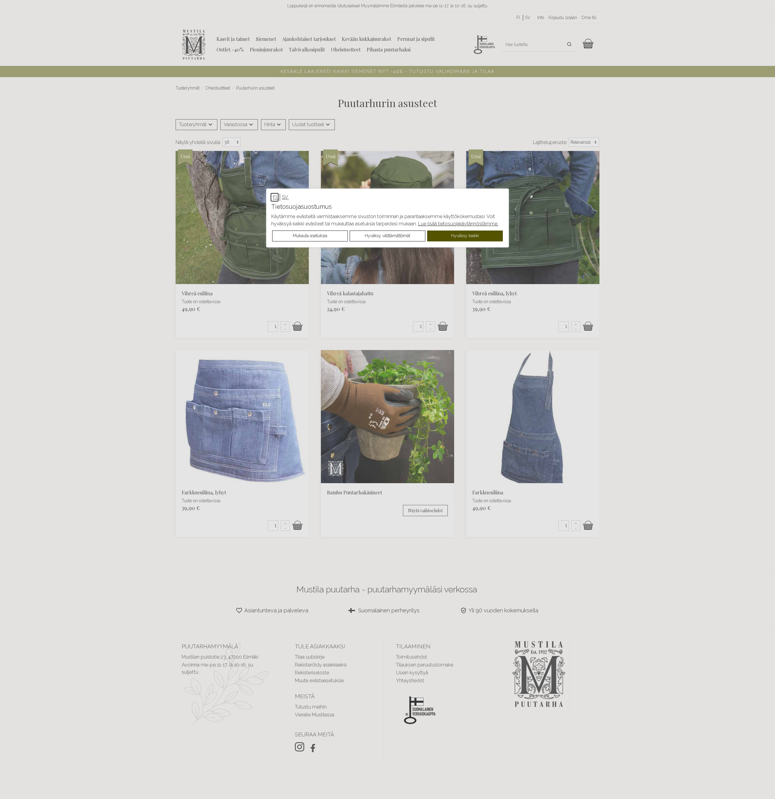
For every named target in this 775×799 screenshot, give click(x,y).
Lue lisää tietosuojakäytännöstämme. (458, 224)
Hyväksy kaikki (465, 235)
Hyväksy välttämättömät (387, 235)
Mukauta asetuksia (310, 235)
